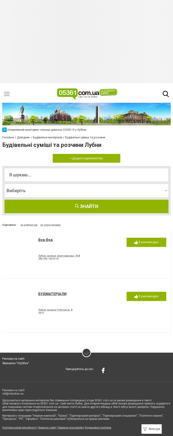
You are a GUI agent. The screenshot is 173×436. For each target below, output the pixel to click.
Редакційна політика (98, 427)
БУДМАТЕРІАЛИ (52, 294)
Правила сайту (47, 427)
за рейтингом (28, 225)
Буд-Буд (45, 240)
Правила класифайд (70, 427)
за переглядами (50, 225)
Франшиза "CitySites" (15, 363)
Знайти (88, 206)
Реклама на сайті (13, 358)
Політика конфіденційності (19, 427)
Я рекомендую (148, 242)
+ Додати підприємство (86, 158)
